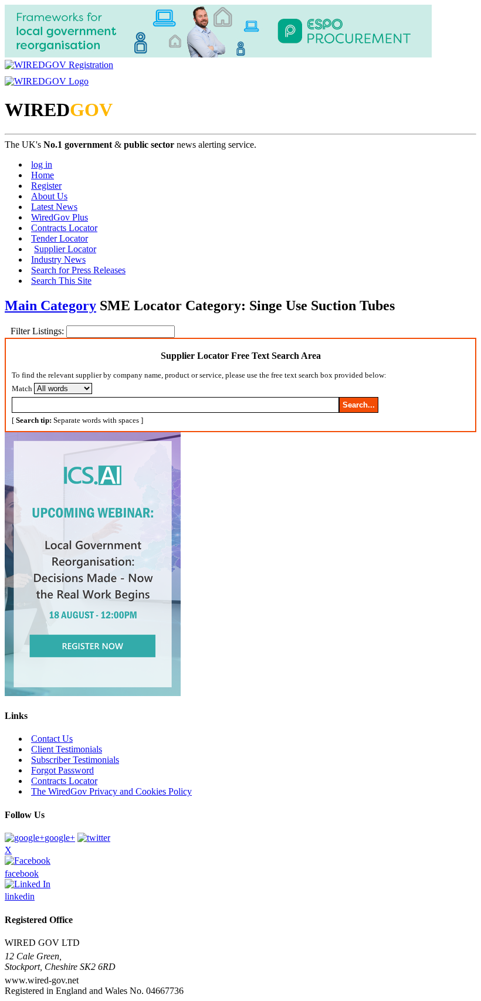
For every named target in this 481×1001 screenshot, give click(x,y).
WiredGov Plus (59, 217)
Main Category (50, 305)
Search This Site (61, 281)
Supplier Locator (65, 249)
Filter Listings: (38, 331)
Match (22, 388)
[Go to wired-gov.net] (47, 81)
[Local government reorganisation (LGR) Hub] (218, 54)
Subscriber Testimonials (75, 760)
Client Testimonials (66, 749)
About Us (49, 196)
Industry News (58, 259)
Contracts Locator (64, 228)
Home (42, 175)
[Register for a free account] (59, 65)
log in (41, 164)
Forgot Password (62, 770)
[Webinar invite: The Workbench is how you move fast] (93, 693)
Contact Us (52, 739)
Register (46, 186)
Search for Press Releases (78, 270)
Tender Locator (59, 238)
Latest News (54, 207)
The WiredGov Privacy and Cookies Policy (111, 791)
